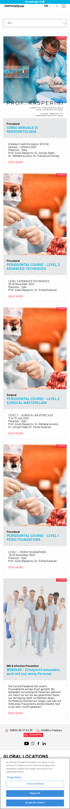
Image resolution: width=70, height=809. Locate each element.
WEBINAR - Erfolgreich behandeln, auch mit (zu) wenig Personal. (33, 672)
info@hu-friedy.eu (51, 730)
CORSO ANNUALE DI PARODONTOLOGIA (22, 130)
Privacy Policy (14, 777)
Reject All (35, 793)
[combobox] (35, 23)
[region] (35, 783)
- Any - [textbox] (9, 23)
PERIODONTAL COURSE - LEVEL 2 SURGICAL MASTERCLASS (33, 401)
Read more (35, 77)
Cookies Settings (35, 784)
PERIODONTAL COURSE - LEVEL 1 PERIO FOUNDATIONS (33, 538)
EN (46, 6)
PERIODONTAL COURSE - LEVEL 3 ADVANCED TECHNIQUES (33, 267)
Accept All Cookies (35, 802)
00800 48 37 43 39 (21, 730)
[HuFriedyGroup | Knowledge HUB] (13, 6)
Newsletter (35, 734)
